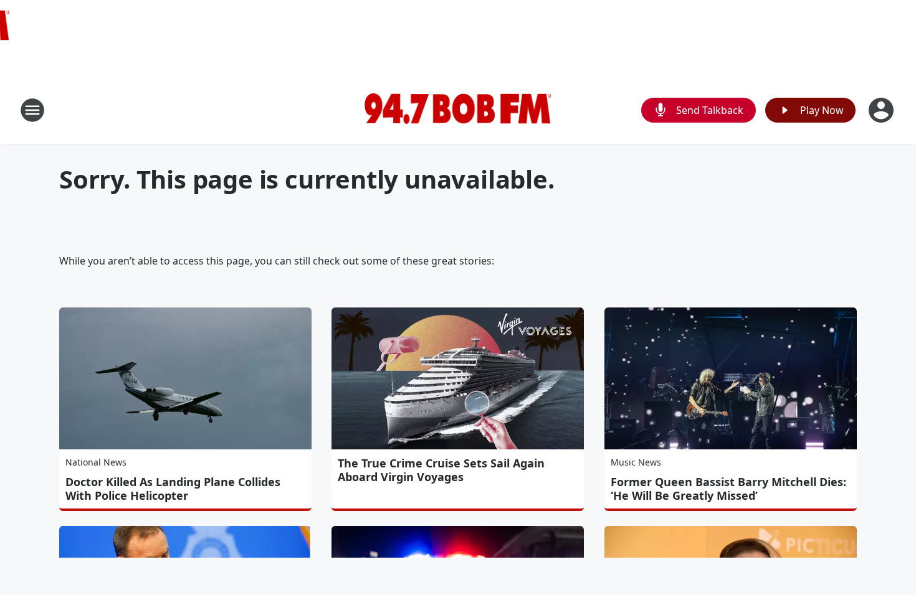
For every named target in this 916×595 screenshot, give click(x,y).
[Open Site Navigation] (32, 110)
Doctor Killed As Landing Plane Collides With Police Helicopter (172, 488)
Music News (636, 462)
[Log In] (882, 110)
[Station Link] (458, 110)
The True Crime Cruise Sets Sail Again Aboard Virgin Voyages (441, 470)
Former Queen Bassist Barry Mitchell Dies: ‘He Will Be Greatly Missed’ (728, 488)
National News (95, 462)
